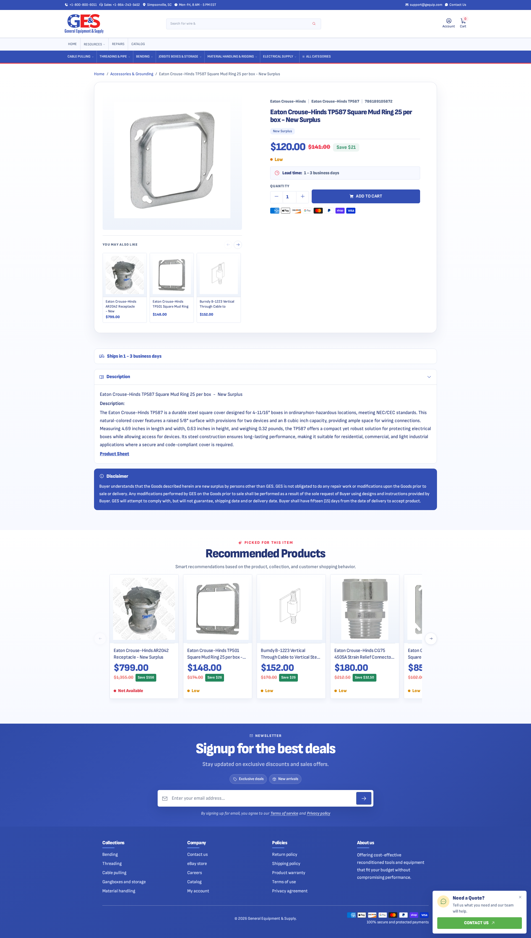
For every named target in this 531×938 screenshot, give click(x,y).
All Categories (318, 56)
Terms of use (284, 882)
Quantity (280, 186)
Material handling (118, 891)
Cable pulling (114, 872)
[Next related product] (238, 245)
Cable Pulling (78, 56)
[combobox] (239, 24)
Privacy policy (318, 813)
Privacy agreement (290, 891)
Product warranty (288, 872)
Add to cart (369, 196)
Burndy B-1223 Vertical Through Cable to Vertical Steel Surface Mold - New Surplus (290, 654)
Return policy (284, 854)
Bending (143, 56)
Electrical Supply (278, 56)
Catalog (138, 44)
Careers (194, 872)
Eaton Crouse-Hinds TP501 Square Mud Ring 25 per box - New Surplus (215, 654)
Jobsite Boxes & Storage (178, 56)
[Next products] (431, 639)
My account (198, 891)
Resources (93, 44)
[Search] (314, 24)
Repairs (118, 44)
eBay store (197, 863)
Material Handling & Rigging (230, 56)
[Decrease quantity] (276, 197)
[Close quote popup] (520, 897)
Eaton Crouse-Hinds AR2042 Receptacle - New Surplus (141, 654)
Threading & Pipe (113, 56)
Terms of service (284, 813)
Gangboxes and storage (124, 882)
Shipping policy (286, 863)
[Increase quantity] (302, 197)
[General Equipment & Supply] (84, 23)
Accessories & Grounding (131, 74)
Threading (112, 863)
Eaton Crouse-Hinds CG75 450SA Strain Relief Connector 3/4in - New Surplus (363, 654)
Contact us (197, 854)
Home (72, 44)
